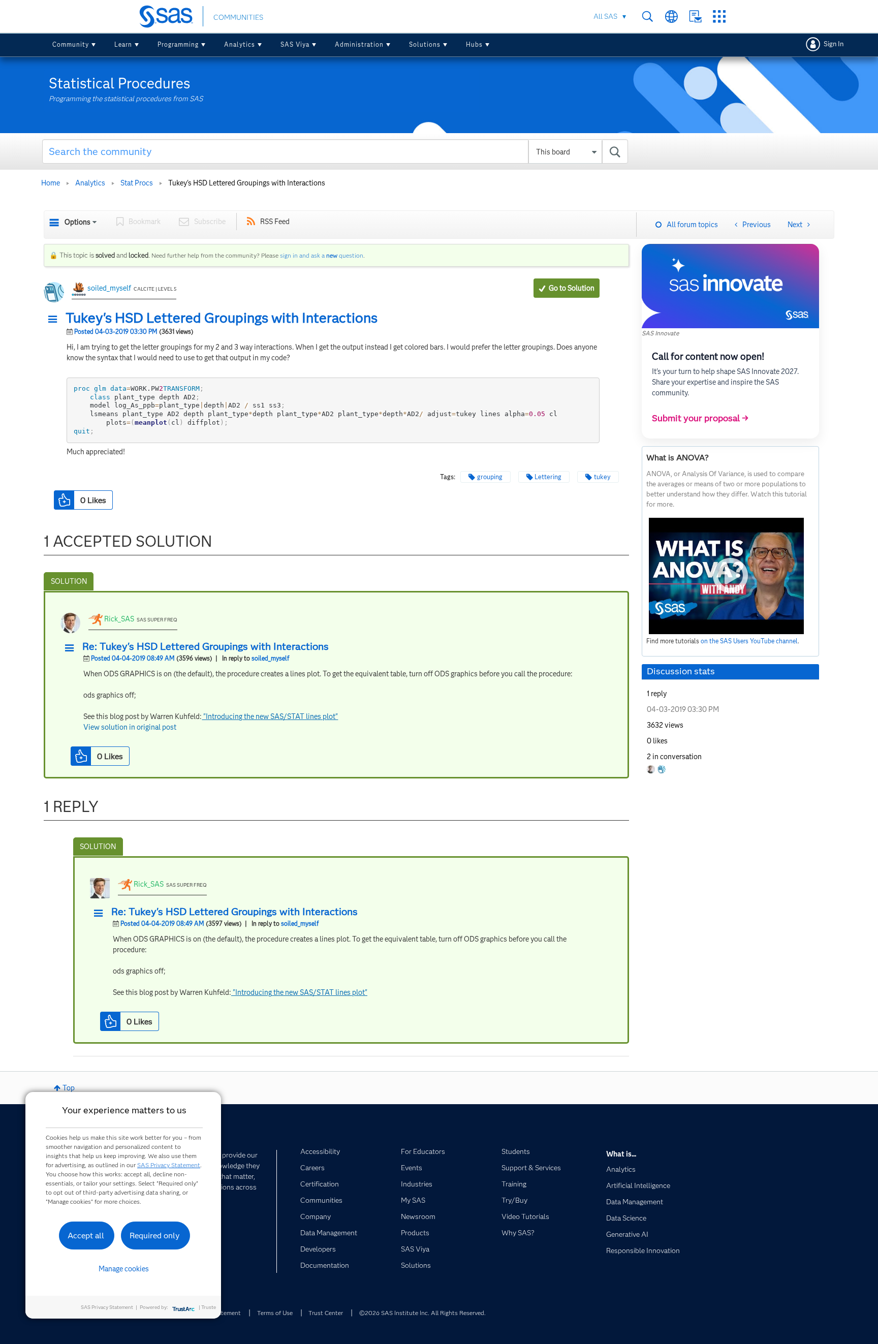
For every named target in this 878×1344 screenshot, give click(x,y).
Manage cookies (124, 1268)
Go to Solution (571, 288)
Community (70, 44)
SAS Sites (719, 16)
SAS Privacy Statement (168, 1165)
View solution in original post (129, 727)
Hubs (474, 44)
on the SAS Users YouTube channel (749, 641)
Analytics (239, 44)
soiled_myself (109, 288)
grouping (490, 477)
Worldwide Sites (671, 16)
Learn (123, 44)
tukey (602, 477)
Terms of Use (275, 1313)
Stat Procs (136, 182)
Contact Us (695, 16)
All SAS (605, 16)
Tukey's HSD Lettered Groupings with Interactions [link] (246, 182)
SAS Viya (294, 44)
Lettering (548, 477)
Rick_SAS (119, 618)
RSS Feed (275, 221)
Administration (359, 44)
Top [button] (68, 1087)
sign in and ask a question (321, 255)
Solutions (425, 44)
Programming (178, 44)
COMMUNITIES (238, 17)
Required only (155, 1235)
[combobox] (335, 151)
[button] (55, 320)
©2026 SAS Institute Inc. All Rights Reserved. (422, 1313)
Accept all (86, 1235)
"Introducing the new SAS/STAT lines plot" (270, 716)
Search (647, 16)
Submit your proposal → (700, 418)
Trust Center (325, 1313)
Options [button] (77, 222)
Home (50, 182)
